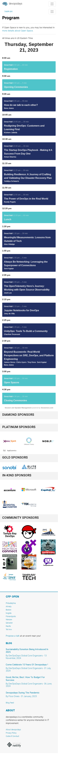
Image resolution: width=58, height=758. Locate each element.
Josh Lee (8, 293)
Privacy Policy (11, 733)
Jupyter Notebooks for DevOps (21, 310)
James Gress (9, 362)
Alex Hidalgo (9, 244)
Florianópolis (11, 616)
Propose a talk (12, 635)
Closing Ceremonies (15, 400)
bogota (8, 613)
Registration (11, 69)
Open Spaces (11, 382)
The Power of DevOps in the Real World (26, 198)
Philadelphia (11, 603)
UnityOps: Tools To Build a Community (26, 331)
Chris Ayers (21, 362)
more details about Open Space (17, 30)
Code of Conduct (12, 736)
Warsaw (9, 619)
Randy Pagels (10, 202)
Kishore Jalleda (10, 133)
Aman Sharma (10, 157)
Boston (8, 610)
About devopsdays (13, 729)
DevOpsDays (15, 3)
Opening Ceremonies (16, 87)
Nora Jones (9, 108)
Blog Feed (10, 703)
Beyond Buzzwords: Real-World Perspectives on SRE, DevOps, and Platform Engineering (29, 355)
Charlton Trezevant (12, 334)
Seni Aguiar (9, 269)
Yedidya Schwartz (11, 181)
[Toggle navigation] (52, 4)
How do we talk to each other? (21, 105)
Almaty (8, 606)
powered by (29, 408)
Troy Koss (31, 362)
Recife (8, 626)
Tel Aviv (9, 629)
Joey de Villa (9, 314)
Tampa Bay (8, 12)
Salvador (9, 623)
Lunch (7, 219)
